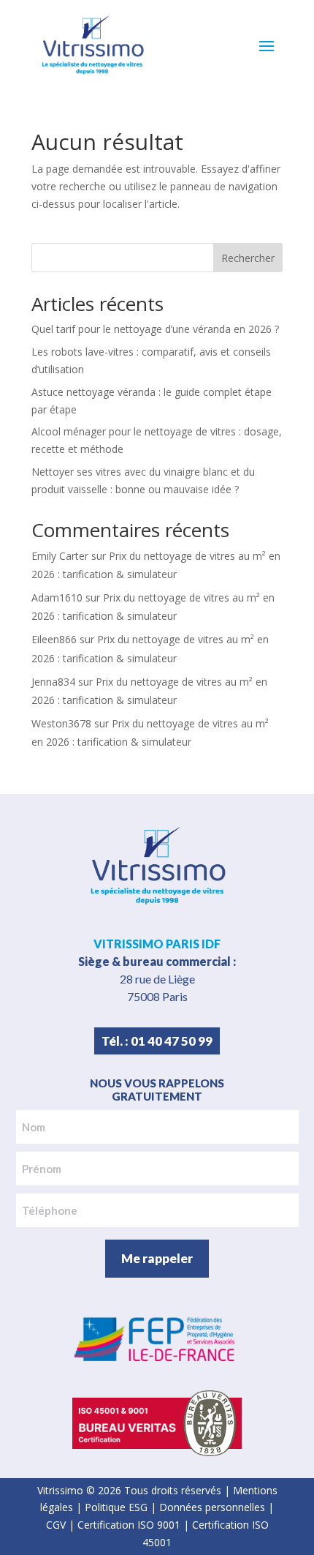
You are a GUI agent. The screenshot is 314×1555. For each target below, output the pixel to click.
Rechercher (248, 258)
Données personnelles (212, 1507)
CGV (56, 1525)
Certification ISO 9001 (128, 1525)
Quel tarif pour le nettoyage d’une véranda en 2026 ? (155, 329)
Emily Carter (59, 556)
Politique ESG (116, 1507)
